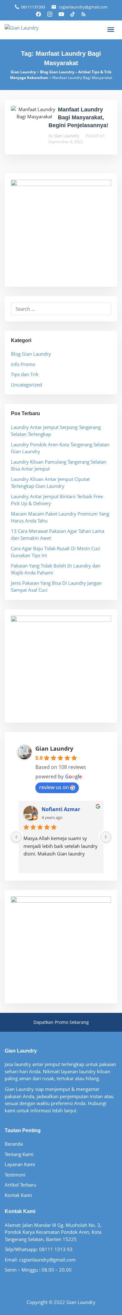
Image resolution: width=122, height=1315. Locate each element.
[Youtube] (61, 14)
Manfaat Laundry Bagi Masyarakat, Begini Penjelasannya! (78, 117)
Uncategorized (26, 384)
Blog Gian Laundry (31, 354)
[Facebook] (38, 14)
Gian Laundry (54, 748)
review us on (54, 787)
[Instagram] (49, 14)
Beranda (14, 1144)
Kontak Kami (18, 1195)
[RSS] (83, 14)
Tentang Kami (19, 1154)
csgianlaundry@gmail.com (83, 7)
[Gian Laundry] (22, 27)
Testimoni (15, 1174)
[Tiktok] (72, 14)
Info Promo (23, 364)
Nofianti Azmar (61, 809)
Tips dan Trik (24, 374)
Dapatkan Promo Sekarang (61, 1022)
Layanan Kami (20, 1164)
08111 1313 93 (56, 1249)
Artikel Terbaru (20, 1185)
